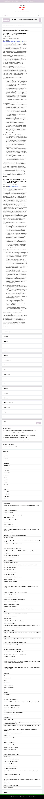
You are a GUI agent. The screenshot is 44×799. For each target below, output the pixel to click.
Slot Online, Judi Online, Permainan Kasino (12, 705)
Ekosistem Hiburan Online (9, 532)
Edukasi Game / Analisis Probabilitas (11, 526)
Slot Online (6, 697)
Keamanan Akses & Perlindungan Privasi (11, 584)
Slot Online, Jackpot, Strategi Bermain (11, 699)
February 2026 (6, 460)
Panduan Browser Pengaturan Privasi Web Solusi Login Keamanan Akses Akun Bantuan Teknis (22, 625)
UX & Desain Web (7, 782)
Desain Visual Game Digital (9, 517)
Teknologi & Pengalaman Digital (10, 744)
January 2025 (6, 491)
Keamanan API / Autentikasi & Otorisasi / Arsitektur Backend (15, 592)
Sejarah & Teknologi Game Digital (10, 664)
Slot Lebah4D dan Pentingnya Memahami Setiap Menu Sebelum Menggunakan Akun (20, 430)
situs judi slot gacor (7, 675)
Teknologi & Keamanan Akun (9, 740)
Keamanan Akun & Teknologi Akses (10, 590)
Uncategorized (6, 776)
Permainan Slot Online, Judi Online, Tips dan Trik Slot (14, 651)
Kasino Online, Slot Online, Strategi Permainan (12, 576)
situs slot (5, 364)
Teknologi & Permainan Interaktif (10, 749)
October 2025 (6, 470)
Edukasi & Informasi (7, 522)
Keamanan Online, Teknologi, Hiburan (11, 601)
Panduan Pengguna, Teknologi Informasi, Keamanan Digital (15, 642)
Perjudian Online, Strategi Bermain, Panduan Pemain (13, 644)
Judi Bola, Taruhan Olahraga (9, 574)
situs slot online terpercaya (9, 687)
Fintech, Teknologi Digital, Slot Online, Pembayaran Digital (15, 535)
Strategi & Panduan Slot (8, 719)
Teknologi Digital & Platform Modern (11, 761)
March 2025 (6, 486)
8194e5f (5, 38)
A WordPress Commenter (9, 446)
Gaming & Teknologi (7, 553)
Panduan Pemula (7, 636)
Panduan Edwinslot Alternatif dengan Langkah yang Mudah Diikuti (16, 440)
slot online (6, 393)
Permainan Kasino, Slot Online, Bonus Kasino (12, 649)
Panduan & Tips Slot (7, 618)
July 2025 (5, 477)
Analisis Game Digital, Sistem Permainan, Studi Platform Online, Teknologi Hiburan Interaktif (21, 505)
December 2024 (7, 494)
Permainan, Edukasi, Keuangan (9, 658)
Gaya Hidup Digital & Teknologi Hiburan (11, 557)
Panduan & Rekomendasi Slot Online (11, 616)
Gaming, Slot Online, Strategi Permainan (11, 555)
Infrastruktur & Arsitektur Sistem (10, 567)
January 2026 (6, 463)
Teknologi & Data (7, 735)
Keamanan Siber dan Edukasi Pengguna (11, 604)
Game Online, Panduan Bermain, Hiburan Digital (13, 546)
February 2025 (6, 489)
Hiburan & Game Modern (8, 560)
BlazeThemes (33, 796)
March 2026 (6, 458)
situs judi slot (6, 673)
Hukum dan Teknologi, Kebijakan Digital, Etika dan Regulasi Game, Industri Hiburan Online (21, 565)
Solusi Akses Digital (7, 717)
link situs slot (6, 346)
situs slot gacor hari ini (8, 402)
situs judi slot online (8, 678)
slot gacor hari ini (7, 694)
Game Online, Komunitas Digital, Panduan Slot (12, 543)
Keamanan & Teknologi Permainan (10, 581)
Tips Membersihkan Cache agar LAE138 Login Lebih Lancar (24, 1)
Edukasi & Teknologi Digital (9, 524)
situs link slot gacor (7, 331)
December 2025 (7, 465)
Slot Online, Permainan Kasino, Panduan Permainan (13, 712)
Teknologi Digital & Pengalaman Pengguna (12, 759)
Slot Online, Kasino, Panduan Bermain (11, 710)
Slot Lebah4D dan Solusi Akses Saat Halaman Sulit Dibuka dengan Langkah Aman (19, 435)
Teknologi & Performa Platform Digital (11, 747)
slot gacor (6, 336)
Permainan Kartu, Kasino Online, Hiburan (11, 647)
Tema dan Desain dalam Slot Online (10, 766)
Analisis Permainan (7, 507)
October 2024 (6, 498)
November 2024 (7, 496)
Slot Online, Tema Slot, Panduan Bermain (11, 714)
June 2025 (6, 479)
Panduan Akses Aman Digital (9, 623)
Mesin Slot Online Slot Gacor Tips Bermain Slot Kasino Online (15, 613)
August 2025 (6, 475)
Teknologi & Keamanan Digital (9, 742)
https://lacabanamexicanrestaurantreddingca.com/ (13, 41)
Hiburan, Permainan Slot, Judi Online (11, 562)
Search (4, 421)
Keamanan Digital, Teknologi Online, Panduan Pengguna (14, 599)
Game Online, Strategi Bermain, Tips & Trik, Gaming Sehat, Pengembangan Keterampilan (20, 550)
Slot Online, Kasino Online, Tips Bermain (11, 707)
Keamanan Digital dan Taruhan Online (11, 597)
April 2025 (6, 484)
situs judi (5, 670)
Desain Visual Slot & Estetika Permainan (11, 519)
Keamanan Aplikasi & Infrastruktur (10, 594)
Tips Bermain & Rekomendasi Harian (11, 768)
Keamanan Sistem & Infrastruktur (10, 606)
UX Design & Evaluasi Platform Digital (11, 785)
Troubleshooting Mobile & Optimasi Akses (12, 774)
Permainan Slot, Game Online (9, 656)
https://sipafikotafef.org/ (14, 186)
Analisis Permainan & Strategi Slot (10, 510)
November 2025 (7, 468)
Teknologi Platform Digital (9, 763)
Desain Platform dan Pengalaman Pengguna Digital (13, 515)
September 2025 (7, 472)
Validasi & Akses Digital (8, 787)
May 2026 (5, 453)
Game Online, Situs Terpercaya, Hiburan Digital (12, 548)
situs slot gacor (7, 374)
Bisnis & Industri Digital (8, 512)
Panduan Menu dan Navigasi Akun (10, 630)
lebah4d (5, 611)
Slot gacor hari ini (7, 360)
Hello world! (17, 446)
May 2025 (5, 482)
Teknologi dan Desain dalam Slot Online (11, 754)
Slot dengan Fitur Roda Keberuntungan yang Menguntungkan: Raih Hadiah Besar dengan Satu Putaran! (14, 35)
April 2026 (6, 456)
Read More (5, 176)
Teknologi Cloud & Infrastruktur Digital (11, 751)
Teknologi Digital (7, 756)
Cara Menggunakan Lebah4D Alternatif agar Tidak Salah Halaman (27, 19)
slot (4, 369)
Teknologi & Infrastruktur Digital (10, 737)
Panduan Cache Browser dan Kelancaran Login (12, 627)
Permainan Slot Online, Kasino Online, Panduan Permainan (15, 654)
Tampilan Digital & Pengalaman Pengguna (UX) (12, 732)
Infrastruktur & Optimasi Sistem (10, 569)
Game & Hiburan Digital (8, 537)
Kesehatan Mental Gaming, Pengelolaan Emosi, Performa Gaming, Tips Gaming (19, 608)
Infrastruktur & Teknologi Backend (10, 572)
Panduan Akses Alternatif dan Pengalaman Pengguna (14, 620)
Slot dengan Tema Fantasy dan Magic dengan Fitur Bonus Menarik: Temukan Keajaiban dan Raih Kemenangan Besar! (14, 181)
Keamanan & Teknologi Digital (9, 579)
